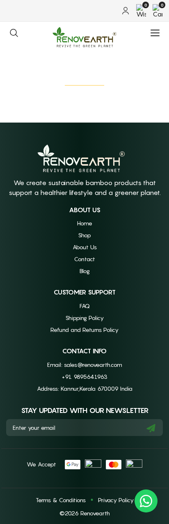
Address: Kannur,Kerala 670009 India (84, 388)
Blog (85, 270)
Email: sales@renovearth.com (84, 364)
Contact (84, 258)
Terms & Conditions (61, 499)
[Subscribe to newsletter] (151, 427)
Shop (84, 235)
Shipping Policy (84, 317)
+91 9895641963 (84, 376)
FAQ (85, 305)
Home (84, 223)
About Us (85, 246)
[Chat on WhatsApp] (146, 500)
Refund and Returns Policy (84, 329)
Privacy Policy (116, 499)
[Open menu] (155, 33)
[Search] (14, 33)
